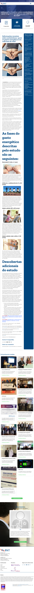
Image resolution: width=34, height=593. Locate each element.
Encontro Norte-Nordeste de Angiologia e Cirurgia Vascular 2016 (29, 74)
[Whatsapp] (27, 1)
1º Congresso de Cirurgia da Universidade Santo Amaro (28, 66)
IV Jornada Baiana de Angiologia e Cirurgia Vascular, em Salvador (28, 54)
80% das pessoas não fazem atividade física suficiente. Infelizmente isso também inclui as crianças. (12, 316)
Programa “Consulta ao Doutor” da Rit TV (29, 39)
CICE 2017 (26, 42)
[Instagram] (33, 1)
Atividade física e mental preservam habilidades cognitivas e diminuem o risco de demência (11, 320)
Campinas (5, 327)
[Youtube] (30, 1)
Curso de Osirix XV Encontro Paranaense (28, 78)
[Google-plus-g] (28, 1)
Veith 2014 (26, 81)
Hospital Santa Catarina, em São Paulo (29, 70)
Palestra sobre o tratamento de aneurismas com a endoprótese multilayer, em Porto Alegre (28, 60)
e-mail (4, 335)
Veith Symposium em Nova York (28, 45)
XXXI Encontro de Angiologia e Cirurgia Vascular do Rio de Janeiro (28, 49)
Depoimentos (2, 566)
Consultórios (2, 567)
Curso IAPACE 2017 (28, 36)
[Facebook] (31, 1)
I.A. (20, 529)
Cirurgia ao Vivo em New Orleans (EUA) (28, 91)
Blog (1, 569)
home (1, 564)
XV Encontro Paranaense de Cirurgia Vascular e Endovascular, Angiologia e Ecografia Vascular (29, 86)
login (10, 346)
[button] (31, 4)
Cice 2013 (26, 94)
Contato (1, 570)
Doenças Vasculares (3, 568)
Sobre (1, 565)
